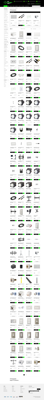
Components (5, 58)
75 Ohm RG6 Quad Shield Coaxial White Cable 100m (28, 243)
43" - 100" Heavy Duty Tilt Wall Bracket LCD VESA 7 (13, 216)
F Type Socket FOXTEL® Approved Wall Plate (28, 366)
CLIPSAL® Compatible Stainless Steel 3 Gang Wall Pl (21, 339)
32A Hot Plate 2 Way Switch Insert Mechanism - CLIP (21, 175)
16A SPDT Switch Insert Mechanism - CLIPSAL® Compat (28, 120)
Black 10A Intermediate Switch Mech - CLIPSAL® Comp (13, 270)
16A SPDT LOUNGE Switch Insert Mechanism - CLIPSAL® (13, 120)
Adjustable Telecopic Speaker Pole (29, 257)
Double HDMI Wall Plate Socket (36, 352)
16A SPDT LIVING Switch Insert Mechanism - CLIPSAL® (37, 106)
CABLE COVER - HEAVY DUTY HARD (21, 284)
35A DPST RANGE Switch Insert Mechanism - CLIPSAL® (13, 188)
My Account (5, 387)
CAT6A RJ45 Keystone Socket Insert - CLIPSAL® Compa (13, 38)
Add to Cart (20, 25)
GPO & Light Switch (5, 20)
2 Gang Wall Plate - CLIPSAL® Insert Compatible (13, 147)
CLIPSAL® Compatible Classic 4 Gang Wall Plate (21, 325)
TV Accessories (6, 35)
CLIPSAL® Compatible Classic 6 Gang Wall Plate (37, 52)
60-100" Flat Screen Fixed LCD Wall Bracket (13, 243)
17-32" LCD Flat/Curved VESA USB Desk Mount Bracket (37, 134)
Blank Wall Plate (12, 20)
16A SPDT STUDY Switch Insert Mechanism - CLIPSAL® (21, 120)
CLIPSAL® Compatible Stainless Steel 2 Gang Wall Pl (13, 339)
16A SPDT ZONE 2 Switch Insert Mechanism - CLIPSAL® (13, 134)
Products (5, 6)
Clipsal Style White (6, 22)
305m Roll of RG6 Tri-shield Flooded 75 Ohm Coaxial (36, 147)
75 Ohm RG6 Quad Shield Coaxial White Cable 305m (36, 243)
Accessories (6, 10)
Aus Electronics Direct (6, 47)
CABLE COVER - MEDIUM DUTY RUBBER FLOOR (36, 284)
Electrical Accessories (6, 24)
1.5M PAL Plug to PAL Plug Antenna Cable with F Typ (36, 65)
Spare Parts (5, 52)
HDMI (4, 75)
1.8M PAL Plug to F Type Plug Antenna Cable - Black (21, 52)
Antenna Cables (6, 17)
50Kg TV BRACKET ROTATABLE (36, 216)
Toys (4, 74)
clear (7, 44)
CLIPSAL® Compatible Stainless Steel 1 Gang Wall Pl (37, 325)
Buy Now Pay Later (5, 391)
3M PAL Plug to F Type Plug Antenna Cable (21, 202)
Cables (6, 15)
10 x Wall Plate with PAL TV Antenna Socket (21, 93)
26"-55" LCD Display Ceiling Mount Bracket (21, 147)
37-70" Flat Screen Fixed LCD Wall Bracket (37, 188)
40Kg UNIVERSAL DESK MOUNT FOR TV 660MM (28, 202)
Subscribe (38, 389)
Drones (5, 71)
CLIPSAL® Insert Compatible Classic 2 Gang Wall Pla (13, 52)
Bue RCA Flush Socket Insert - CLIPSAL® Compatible (13, 284)
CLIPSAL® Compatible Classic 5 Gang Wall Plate (29, 325)
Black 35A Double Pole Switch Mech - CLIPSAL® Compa (21, 270)
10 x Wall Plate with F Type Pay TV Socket (13, 93)
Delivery (21, 387)
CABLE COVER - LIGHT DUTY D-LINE (29, 284)
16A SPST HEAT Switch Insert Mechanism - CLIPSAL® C (21, 134)
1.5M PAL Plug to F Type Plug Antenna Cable (21, 20)
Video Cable (6, 14)
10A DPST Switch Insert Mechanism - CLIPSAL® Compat (28, 93)
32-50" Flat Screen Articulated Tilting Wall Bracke (37, 161)
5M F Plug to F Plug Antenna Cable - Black (21, 229)
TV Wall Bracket (6, 37)
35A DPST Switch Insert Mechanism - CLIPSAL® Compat (28, 189)
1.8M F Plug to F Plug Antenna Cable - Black (13, 79)
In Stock (6, 40)
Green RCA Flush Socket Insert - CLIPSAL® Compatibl (37, 366)
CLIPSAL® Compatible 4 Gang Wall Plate (29, 52)
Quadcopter (5, 53)
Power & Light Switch (6, 26)
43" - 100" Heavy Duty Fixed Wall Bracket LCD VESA (37, 202)
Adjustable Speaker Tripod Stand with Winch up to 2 (20, 257)
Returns (5, 86)
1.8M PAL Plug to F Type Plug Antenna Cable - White (21, 79)
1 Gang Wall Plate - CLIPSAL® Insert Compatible (21, 65)
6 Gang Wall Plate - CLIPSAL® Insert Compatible (37, 229)
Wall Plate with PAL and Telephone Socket (12, 65)
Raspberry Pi (5, 56)
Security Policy (21, 392)
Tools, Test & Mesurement (5, 70)
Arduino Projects (6, 76)
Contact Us (5, 82)
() (38, 3)
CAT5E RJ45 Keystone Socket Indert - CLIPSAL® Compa (13, 298)
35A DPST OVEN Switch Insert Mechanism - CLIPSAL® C (37, 175)
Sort (31, 28)
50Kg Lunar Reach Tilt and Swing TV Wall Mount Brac (28, 216)
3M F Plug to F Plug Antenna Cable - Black (13, 202)
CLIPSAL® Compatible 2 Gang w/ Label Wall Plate (37, 311)
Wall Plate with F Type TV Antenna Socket (28, 20)
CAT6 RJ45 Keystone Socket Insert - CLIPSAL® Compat (36, 298)
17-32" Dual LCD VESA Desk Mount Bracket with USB (29, 134)
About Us (5, 81)
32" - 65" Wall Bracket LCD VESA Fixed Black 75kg (28, 161)
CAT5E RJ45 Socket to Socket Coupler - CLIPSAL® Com (29, 298)
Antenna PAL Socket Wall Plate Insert (36, 20)
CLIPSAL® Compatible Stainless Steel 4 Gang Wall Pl (29, 339)
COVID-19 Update (13, 391)
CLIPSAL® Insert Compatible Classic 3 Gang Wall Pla (21, 352)
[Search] (39, 6)
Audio (4, 64)
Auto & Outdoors (6, 61)
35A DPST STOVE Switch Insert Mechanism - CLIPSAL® (21, 188)
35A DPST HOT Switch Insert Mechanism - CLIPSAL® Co (29, 175)
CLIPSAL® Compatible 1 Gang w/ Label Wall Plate (29, 311)
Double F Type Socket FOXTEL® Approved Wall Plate (28, 353)
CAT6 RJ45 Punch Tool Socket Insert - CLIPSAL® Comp (13, 311)
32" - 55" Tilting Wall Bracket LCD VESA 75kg (21, 161)
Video (4, 57)
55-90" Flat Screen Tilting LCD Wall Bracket (13, 229)
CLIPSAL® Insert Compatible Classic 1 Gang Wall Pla (21, 38)
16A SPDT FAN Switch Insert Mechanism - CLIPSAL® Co (21, 106)
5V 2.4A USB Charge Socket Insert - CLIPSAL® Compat (29, 229)
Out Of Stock (13, 25)
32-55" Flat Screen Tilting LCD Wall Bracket (13, 175)
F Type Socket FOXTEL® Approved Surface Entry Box (21, 366)
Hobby (5, 68)
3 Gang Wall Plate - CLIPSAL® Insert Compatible (29, 147)
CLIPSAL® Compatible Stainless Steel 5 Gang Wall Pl (37, 339)
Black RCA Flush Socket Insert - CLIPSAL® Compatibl (29, 270)
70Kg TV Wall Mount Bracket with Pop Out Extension (21, 243)
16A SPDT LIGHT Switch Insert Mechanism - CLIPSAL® (29, 106)
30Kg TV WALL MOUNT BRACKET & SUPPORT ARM (13, 161)
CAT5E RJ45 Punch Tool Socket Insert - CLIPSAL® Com (21, 298)
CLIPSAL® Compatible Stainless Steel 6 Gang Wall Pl (13, 352)
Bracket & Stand (6, 34)
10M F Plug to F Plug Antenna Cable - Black (37, 93)
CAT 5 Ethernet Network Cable (6, 29)
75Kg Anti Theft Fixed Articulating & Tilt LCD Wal (13, 257)
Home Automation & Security (6, 63)
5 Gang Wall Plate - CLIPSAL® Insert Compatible (21, 216)
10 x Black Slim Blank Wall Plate (28, 79)
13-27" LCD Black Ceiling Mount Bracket (12, 106)
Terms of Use (21, 391)
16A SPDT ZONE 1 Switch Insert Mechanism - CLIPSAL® (37, 120)
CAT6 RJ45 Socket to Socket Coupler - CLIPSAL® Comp (21, 311)
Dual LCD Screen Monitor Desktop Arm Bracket (12, 366)
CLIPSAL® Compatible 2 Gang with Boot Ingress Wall (13, 325)
